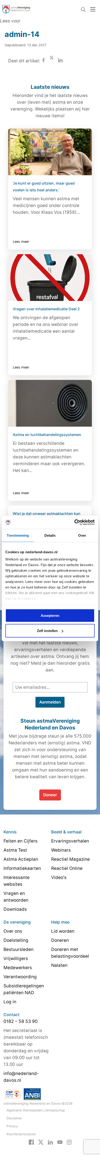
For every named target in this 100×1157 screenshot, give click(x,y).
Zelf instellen (47, 631)
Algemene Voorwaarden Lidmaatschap (36, 1110)
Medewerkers (17, 967)
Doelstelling (15, 940)
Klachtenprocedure (21, 1134)
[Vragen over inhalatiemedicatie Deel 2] (50, 277)
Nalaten (59, 965)
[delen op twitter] (51, 61)
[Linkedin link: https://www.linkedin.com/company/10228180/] (50, 1141)
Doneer (50, 795)
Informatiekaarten (22, 868)
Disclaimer (14, 1118)
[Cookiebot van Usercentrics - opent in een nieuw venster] (74, 522)
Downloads (15, 909)
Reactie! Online (67, 868)
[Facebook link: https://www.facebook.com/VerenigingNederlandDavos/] (31, 1141)
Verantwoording (20, 976)
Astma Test (15, 850)
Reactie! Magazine (70, 859)
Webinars (61, 850)
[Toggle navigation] (93, 9)
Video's (59, 877)
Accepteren (50, 615)
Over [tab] (82, 535)
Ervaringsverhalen (70, 841)
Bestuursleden (18, 949)
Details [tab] (50, 535)
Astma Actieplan (20, 859)
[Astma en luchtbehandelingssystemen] (50, 403)
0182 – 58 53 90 (20, 1021)
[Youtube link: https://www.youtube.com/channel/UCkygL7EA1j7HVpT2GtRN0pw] (60, 1141)
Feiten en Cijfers (20, 841)
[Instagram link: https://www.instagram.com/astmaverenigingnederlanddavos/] (69, 1141)
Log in (9, 1001)
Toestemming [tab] (18, 535)
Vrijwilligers (15, 958)
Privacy (12, 1126)
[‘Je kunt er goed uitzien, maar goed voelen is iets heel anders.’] (50, 152)
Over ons (12, 931)
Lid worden (62, 931)
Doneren (60, 940)
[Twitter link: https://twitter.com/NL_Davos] (40, 1141)
